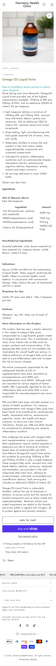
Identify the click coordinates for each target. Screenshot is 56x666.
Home (5, 68)
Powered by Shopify (28, 659)
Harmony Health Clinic (23, 655)
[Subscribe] (52, 600)
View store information (16, 551)
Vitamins (14, 68)
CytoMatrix (8, 75)
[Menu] (4, 4)
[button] (44, 4)
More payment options (28, 536)
